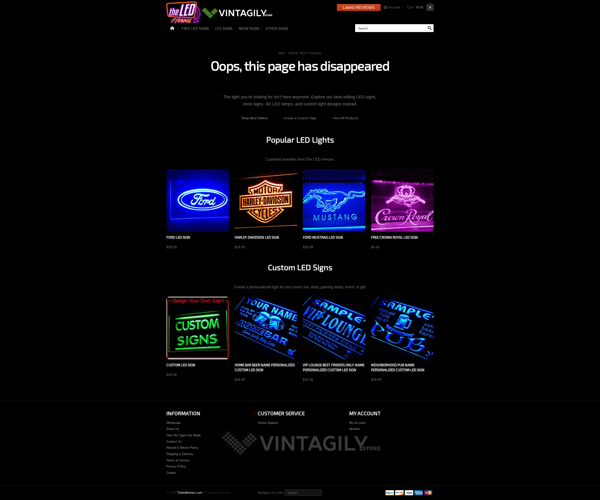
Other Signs (277, 28)
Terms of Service (178, 460)
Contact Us (174, 441)
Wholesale (173, 423)
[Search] (430, 28)
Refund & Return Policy (182, 447)
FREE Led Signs (195, 28)
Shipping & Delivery (179, 454)
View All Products (345, 118)
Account (394, 7)
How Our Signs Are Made (183, 435)
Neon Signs (249, 28)
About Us (172, 429)
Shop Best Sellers (254, 118)
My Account (357, 423)
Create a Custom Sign (300, 118)
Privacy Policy (176, 466)
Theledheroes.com (189, 492)
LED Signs (223, 28)
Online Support (268, 423)
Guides (171, 472)
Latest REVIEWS (359, 7)
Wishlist (354, 429)
